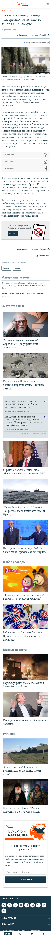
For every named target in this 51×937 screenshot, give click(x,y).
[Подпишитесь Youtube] (21, 905)
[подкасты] (20, 934)
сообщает (17, 102)
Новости (6, 11)
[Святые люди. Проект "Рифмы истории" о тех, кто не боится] (25, 792)
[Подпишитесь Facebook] (9, 905)
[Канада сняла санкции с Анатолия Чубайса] (25, 704)
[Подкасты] (44, 905)
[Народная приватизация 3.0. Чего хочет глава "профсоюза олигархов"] (25, 532)
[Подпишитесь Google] (3, 905)
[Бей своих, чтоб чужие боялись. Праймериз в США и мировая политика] (25, 616)
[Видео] (31, 934)
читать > (12, 234)
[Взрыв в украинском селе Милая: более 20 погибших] (25, 667)
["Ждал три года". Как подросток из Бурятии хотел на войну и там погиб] (25, 751)
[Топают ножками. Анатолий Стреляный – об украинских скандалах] (25, 324)
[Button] (22, 35)
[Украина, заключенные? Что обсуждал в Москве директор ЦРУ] (25, 454)
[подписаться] (3, 911)
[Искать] (43, 934)
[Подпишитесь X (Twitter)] (15, 905)
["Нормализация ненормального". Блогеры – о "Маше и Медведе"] (25, 579)
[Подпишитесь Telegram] (26, 905)
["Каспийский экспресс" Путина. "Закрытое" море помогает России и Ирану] (25, 491)
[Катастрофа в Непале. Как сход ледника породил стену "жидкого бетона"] (25, 365)
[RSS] (38, 905)
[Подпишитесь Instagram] (32, 905)
